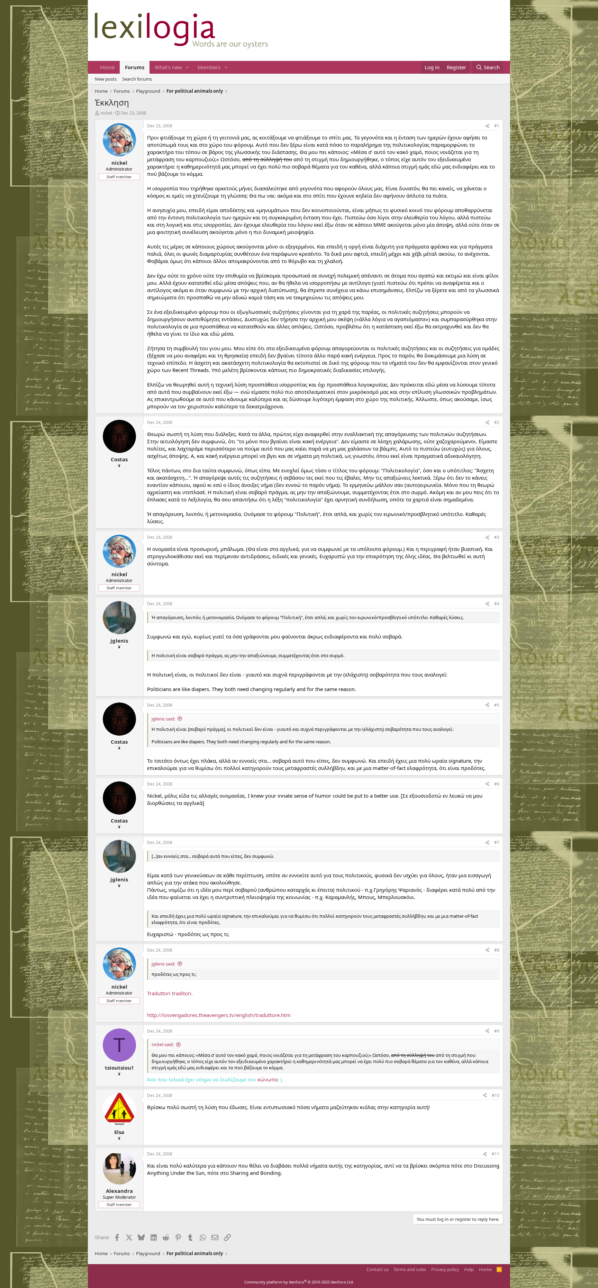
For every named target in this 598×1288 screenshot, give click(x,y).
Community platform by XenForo (299, 1282)
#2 (496, 422)
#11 (495, 1154)
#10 (495, 1095)
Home (107, 67)
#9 (496, 1031)
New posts (106, 79)
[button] (187, 67)
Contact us (377, 1269)
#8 (496, 950)
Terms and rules (409, 1269)
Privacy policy (445, 1269)
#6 (496, 784)
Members (209, 67)
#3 (496, 537)
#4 (496, 604)
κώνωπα (267, 1079)
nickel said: (163, 1044)
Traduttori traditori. (170, 993)
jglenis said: (163, 719)
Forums (134, 67)
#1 (496, 126)
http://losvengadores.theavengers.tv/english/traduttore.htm (219, 1015)
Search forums (137, 79)
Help (469, 1269)
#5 (496, 705)
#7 (496, 842)
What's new (168, 67)
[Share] (487, 126)
